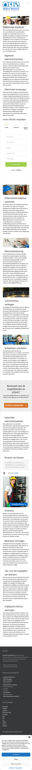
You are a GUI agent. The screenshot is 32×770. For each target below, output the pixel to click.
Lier (3, 720)
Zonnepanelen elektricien (9, 677)
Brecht (4, 724)
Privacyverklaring (18, 768)
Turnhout (5, 710)
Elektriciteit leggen (7, 679)
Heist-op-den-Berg (7, 712)
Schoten (4, 722)
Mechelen (5, 708)
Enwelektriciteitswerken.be (9, 655)
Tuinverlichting (6, 692)
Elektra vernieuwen (7, 681)
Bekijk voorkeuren (16, 764)
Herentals (5, 726)
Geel (4, 716)
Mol (3, 718)
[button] (29, 737)
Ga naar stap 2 (16, 164)
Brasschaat (5, 714)
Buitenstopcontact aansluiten (10, 685)
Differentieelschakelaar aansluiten (11, 696)
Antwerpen (5, 706)
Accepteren (16, 754)
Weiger (16, 759)
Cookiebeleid (11, 768)
